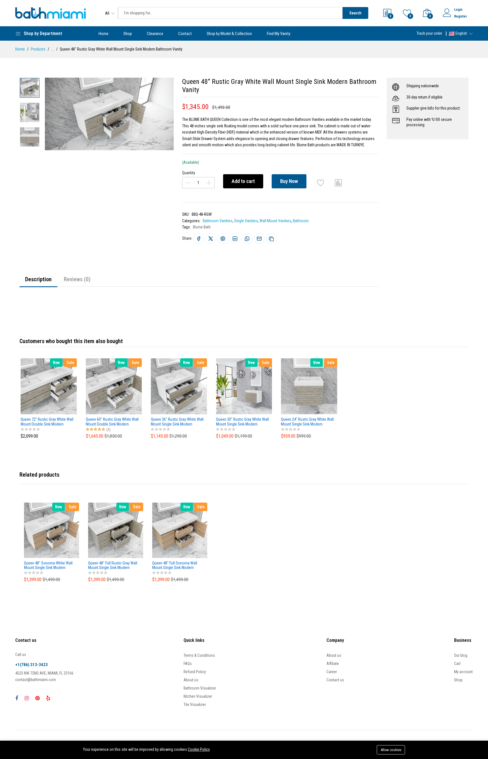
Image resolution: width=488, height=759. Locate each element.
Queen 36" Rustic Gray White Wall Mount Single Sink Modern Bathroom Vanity (177, 422)
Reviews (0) (77, 279)
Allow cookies (391, 750)
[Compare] (338, 182)
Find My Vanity (278, 33)
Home (103, 33)
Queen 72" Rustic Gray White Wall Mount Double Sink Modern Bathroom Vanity (47, 422)
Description (38, 279)
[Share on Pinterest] (223, 238)
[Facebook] (16, 698)
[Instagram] (27, 698)
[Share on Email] (259, 238)
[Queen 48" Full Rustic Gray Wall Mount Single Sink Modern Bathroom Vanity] (115, 530)
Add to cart (243, 181)
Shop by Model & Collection (229, 33)
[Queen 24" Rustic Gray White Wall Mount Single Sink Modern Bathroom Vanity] (309, 386)
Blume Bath (202, 227)
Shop (127, 33)
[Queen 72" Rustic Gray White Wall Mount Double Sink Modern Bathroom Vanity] (49, 386)
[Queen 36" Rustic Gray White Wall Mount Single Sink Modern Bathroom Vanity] (179, 386)
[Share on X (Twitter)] (210, 238)
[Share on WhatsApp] (247, 238)
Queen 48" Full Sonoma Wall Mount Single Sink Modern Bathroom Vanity (174, 565)
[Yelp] (48, 698)
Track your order (429, 33)
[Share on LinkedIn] (235, 238)
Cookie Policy (199, 749)
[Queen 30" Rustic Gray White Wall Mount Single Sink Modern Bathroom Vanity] (244, 386)
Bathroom (301, 221)
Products (38, 49)
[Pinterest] (37, 698)
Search (355, 13)
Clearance (155, 33)
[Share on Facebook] (198, 238)
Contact (185, 33)
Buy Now (289, 181)
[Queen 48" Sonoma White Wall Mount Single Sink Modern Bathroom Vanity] (51, 530)
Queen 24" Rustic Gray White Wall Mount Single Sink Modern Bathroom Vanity (307, 422)
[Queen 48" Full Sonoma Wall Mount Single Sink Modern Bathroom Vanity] (179, 530)
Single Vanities (246, 221)
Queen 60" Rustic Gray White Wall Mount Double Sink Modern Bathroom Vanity (112, 422)
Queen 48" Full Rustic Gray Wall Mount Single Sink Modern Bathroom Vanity (112, 565)
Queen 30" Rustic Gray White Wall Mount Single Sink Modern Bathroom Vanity (242, 422)
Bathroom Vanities (217, 221)
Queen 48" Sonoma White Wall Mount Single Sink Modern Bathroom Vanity (48, 565)
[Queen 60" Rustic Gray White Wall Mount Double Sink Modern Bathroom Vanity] (114, 386)
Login (458, 10)
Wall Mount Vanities (275, 221)
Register (460, 16)
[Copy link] (271, 238)
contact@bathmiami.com (35, 679)
